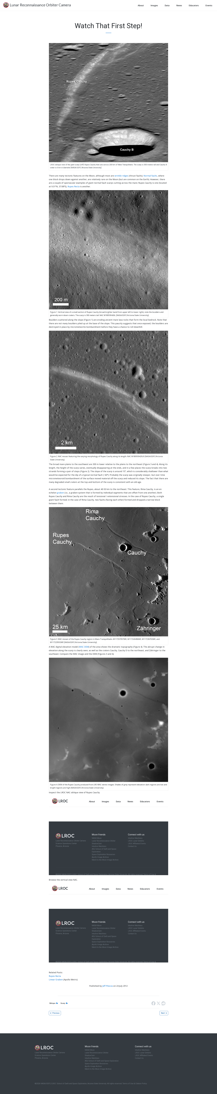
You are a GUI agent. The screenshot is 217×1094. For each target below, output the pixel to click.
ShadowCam (90, 1055)
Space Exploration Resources (96, 1063)
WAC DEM (84, 646)
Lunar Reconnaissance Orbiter (96, 1053)
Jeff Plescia (107, 986)
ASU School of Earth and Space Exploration (102, 1061)
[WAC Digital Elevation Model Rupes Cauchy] (108, 719)
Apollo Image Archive (93, 1066)
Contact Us (139, 1058)
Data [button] (167, 5)
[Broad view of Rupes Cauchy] (108, 392)
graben (60, 492)
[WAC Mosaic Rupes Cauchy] (108, 571)
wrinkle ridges (121, 175)
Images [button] (154, 5)
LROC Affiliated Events (144, 1055)
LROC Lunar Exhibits (143, 1053)
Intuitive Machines (92, 1058)
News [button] (179, 5)
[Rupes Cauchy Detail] (108, 249)
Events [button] (208, 5)
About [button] (141, 5)
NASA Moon (89, 1050)
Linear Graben (56, 979)
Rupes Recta (74, 186)
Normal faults (150, 175)
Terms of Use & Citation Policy (135, 1083)
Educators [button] (194, 5)
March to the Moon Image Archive (98, 1069)
